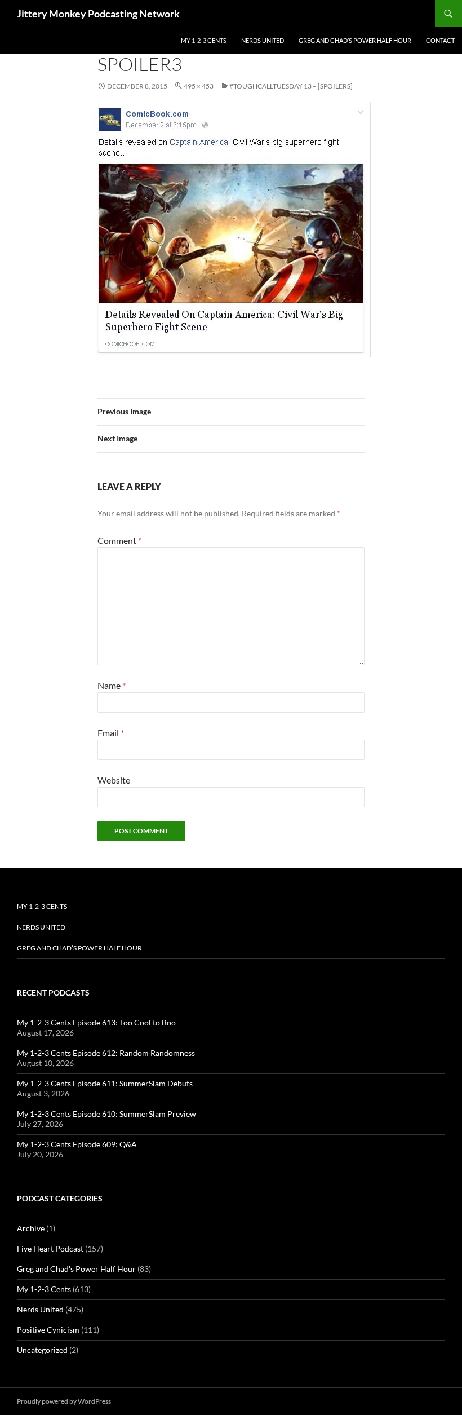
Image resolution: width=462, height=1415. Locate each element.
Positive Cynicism (48, 1329)
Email (110, 732)
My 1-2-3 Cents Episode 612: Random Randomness (106, 1053)
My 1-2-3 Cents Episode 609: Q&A (77, 1144)
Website (113, 780)
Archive (31, 1228)
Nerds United (262, 40)
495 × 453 (199, 86)
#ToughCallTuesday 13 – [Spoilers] (291, 86)
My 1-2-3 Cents (203, 40)
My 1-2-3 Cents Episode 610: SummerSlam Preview (106, 1113)
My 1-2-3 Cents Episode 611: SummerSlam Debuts (105, 1083)
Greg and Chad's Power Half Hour (76, 1269)
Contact (440, 40)
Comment (119, 540)
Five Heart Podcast (50, 1248)
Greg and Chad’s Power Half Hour (355, 40)
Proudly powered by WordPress (64, 1401)
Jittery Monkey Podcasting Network (98, 13)
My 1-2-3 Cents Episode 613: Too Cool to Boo (96, 1022)
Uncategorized (42, 1350)
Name (111, 685)
